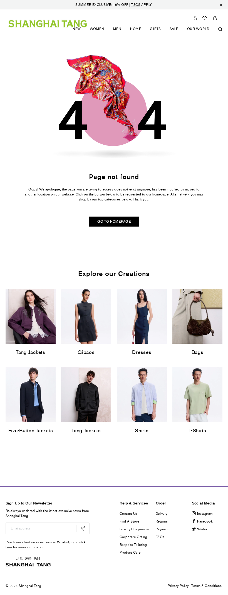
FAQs (160, 537)
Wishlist (204, 18)
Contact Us (128, 514)
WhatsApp (65, 542)
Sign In (195, 18)
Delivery (161, 514)
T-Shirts (197, 431)
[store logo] (48, 23)
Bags (198, 352)
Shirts (141, 431)
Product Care (130, 552)
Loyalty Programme (134, 529)
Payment (162, 529)
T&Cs (135, 5)
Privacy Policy (178, 586)
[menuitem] (76, 32)
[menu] (145, 32)
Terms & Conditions (206, 586)
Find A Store (129, 521)
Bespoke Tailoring (133, 545)
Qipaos (86, 352)
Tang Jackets (30, 352)
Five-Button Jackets (30, 431)
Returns (162, 521)
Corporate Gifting (133, 537)
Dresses (141, 352)
